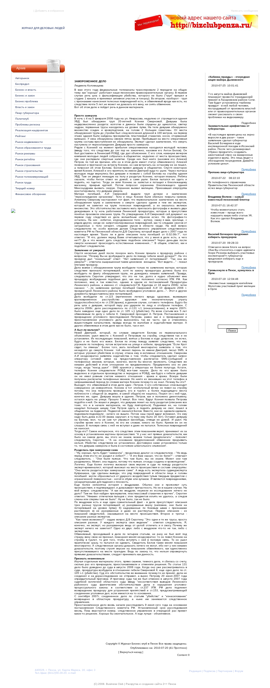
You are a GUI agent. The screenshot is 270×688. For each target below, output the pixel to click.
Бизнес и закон (25, 95)
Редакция (53, 45)
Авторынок (22, 78)
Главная (27, 10)
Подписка (106, 45)
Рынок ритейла (25, 159)
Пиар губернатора (27, 112)
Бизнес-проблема (26, 101)
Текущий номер (25, 188)
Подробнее (249, 169)
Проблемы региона (27, 124)
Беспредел (22, 83)
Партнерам (162, 45)
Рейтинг (20, 136)
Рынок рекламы (25, 153)
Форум (217, 45)
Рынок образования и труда (33, 147)
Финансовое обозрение (30, 194)
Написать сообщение (244, 10)
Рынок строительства (29, 170)
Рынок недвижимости (29, 141)
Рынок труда (23, 182)
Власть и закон (25, 107)
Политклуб (22, 118)
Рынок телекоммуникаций (31, 176)
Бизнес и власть (25, 89)
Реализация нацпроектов (31, 130)
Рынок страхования (27, 165)
